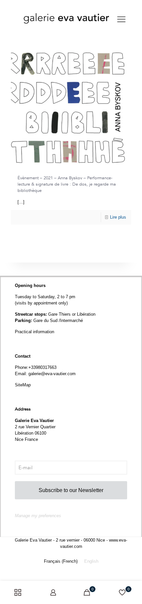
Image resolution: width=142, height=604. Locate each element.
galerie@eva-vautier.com (52, 373)
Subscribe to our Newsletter (71, 490)
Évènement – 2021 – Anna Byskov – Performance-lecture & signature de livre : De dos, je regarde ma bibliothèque (67, 184)
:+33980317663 (41, 367)
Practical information (34, 331)
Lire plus (118, 217)
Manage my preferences (38, 515)
